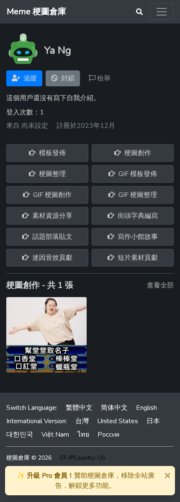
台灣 (82, 421)
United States (117, 421)
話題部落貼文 (51, 236)
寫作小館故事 (137, 236)
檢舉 (103, 78)
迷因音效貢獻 (51, 257)
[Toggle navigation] (161, 11)
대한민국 (19, 434)
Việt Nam (55, 434)
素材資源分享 (51, 215)
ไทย (83, 434)
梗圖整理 (51, 174)
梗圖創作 (137, 153)
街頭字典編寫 (137, 215)
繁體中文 (79, 407)
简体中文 (114, 407)
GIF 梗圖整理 (137, 194)
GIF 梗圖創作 (51, 194)
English (146, 407)
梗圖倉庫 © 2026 (28, 458)
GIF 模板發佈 (137, 174)
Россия (108, 434)
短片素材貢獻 (137, 257)
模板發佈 (51, 153)
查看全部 (160, 285)
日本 (153, 421)
